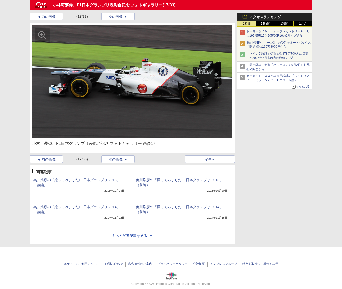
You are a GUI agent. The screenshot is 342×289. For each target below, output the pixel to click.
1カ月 (303, 23)
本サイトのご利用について (82, 264)
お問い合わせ (114, 264)
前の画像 (49, 17)
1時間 (247, 23)
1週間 (284, 23)
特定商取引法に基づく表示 (260, 264)
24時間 (265, 23)
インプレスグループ (223, 264)
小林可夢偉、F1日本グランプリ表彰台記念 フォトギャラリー (108, 5)
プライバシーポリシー (172, 264)
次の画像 (116, 17)
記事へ (210, 159)
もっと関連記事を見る (129, 236)
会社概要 (199, 264)
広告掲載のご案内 (140, 264)
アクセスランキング (265, 17)
